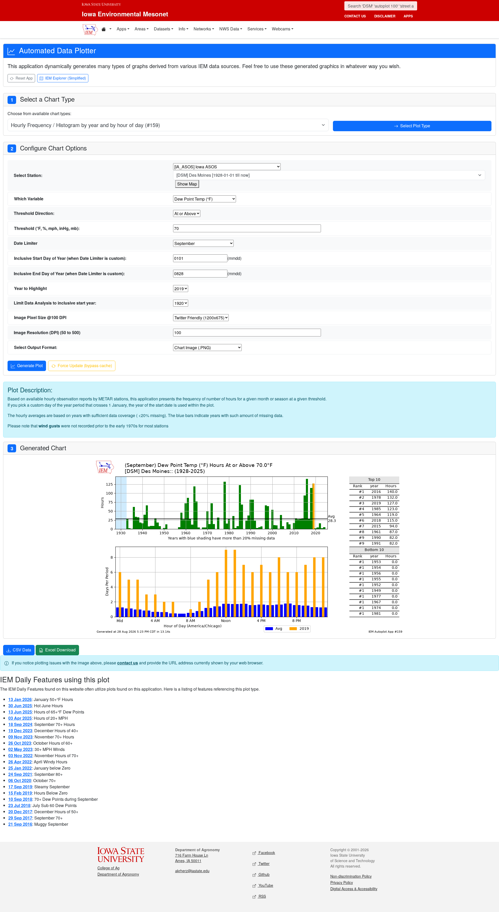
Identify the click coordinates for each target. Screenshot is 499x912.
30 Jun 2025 (20, 706)
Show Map (187, 184)
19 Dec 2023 (20, 730)
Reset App (24, 78)
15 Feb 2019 (20, 793)
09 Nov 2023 (20, 737)
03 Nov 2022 (20, 755)
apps (408, 16)
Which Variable (28, 199)
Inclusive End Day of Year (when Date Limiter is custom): (69, 273)
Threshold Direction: (34, 213)
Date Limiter (25, 243)
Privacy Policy (341, 882)
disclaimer (384, 16)
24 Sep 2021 (20, 774)
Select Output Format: (35, 347)
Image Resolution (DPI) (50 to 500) (47, 332)
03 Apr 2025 (20, 718)
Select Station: (28, 175)
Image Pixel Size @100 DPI (40, 317)
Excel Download (60, 650)
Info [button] (182, 29)
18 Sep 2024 (20, 724)
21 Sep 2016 (20, 824)
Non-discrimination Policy (351, 876)
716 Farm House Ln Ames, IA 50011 (191, 857)
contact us (355, 16)
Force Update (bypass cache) (84, 365)
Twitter (264, 863)
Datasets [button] (162, 29)
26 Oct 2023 (19, 743)
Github (264, 874)
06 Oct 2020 (19, 780)
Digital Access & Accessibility (353, 888)
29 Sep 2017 (20, 818)
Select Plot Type (414, 126)
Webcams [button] (281, 29)
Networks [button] (202, 29)
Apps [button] (121, 29)
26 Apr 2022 (20, 762)
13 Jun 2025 (20, 712)
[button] (106, 29)
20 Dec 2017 (20, 812)
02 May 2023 (20, 749)
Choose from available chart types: (39, 113)
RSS (262, 896)
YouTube (265, 885)
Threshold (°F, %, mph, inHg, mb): (47, 228)
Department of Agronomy (118, 874)
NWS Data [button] (229, 29)
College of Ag (108, 867)
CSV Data (21, 650)
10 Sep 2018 (20, 799)
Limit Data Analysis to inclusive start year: (55, 303)
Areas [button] (140, 29)
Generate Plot (29, 365)
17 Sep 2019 (20, 787)
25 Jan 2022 (20, 768)
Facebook (266, 852)
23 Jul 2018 (19, 805)
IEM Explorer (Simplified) (65, 78)
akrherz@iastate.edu (192, 870)
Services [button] (255, 29)
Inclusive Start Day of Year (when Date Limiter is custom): (70, 258)
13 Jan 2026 (20, 699)
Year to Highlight (30, 288)
